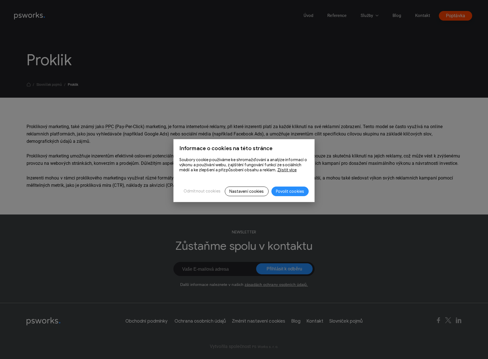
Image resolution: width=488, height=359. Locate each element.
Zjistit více (287, 169)
